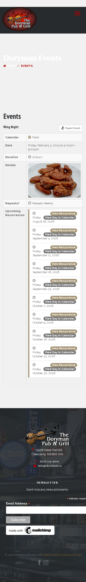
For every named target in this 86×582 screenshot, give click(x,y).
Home (11, 66)
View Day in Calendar (60, 217)
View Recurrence (64, 213)
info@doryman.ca (50, 465)
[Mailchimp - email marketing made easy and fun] (30, 530)
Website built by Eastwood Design (62, 554)
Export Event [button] (72, 128)
